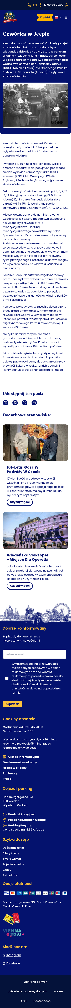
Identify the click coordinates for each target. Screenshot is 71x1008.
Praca (7, 779)
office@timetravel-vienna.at (35, 5)
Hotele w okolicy (15, 768)
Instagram (13, 955)
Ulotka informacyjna (23, 757)
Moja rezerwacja (66, 5)
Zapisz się (12, 704)
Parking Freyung (20, 825)
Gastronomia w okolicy (20, 762)
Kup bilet (45, 17)
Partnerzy (10, 773)
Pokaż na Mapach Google (27, 820)
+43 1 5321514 (29, 5)
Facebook (13, 963)
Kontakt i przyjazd (21, 814)
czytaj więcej (21, 502)
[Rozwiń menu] (66, 17)
